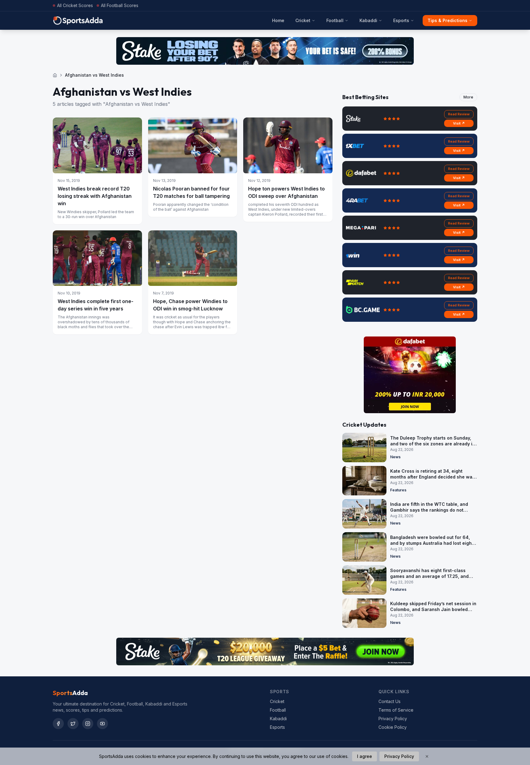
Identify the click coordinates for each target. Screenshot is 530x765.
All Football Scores (119, 5)
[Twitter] (73, 723)
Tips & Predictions (447, 20)
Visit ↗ (459, 123)
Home (278, 20)
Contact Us (389, 701)
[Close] (427, 756)
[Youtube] (102, 723)
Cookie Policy (392, 727)
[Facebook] (58, 723)
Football (335, 20)
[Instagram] (87, 723)
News (395, 457)
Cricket (302, 20)
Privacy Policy (392, 718)
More (468, 97)
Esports (401, 20)
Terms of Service (395, 710)
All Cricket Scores (75, 5)
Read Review (459, 114)
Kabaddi (368, 20)
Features (398, 490)
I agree (364, 756)
